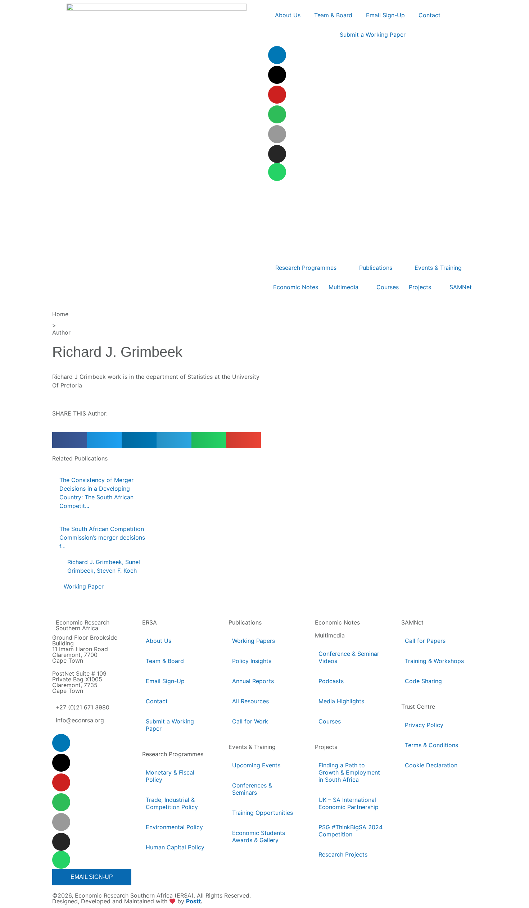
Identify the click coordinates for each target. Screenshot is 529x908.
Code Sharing (423, 681)
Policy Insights (251, 660)
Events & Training (252, 746)
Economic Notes (337, 622)
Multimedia (330, 635)
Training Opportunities (262, 812)
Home (60, 314)
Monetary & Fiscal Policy (170, 776)
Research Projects (342, 854)
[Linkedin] (277, 55)
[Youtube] (277, 95)
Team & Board (165, 660)
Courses (329, 721)
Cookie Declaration (431, 765)
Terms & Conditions (431, 745)
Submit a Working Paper (170, 725)
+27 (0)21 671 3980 (82, 707)
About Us (158, 640)
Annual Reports (253, 681)
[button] (69, 440)
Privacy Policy (424, 724)
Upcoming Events (256, 765)
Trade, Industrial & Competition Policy (172, 803)
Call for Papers (425, 640)
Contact (157, 701)
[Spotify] (277, 114)
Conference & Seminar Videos (348, 657)
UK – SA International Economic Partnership (349, 803)
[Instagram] (277, 154)
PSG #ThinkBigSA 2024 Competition (350, 830)
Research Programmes (172, 754)
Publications (245, 622)
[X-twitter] (277, 75)
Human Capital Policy (175, 847)
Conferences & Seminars (252, 789)
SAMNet (412, 622)
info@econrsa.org (80, 720)
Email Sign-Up (165, 681)
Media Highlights (341, 701)
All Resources (250, 701)
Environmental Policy (174, 827)
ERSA (149, 622)
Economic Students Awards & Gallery (258, 836)
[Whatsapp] (277, 172)
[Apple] (277, 134)
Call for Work (250, 721)
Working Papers (253, 640)
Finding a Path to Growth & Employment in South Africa (349, 772)
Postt (193, 901)
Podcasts (331, 681)
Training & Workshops (434, 660)
